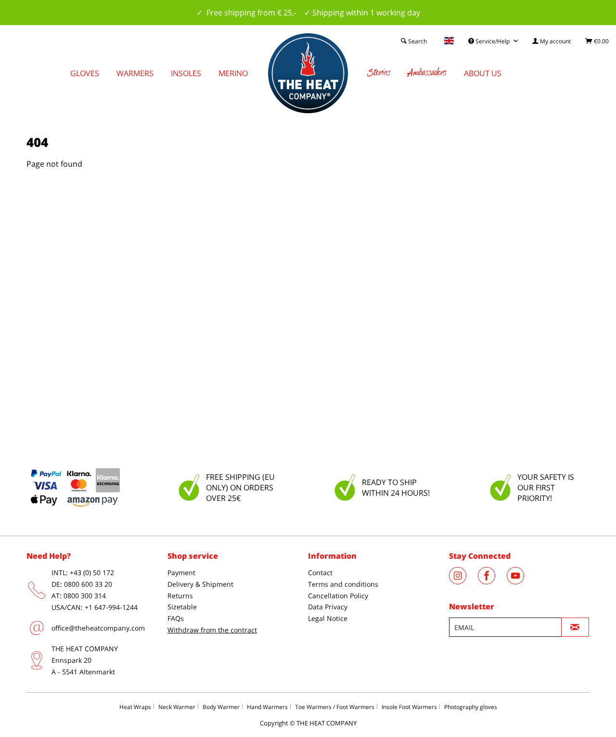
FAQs (175, 618)
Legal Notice (327, 618)
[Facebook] (492, 581)
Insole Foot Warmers (409, 707)
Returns (180, 595)
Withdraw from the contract (212, 629)
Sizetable (182, 606)
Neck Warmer (176, 707)
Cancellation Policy (338, 595)
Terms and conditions (343, 584)
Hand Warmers (267, 707)
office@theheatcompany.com (98, 627)
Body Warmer (221, 707)
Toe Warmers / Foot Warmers (334, 707)
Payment (181, 572)
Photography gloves (470, 707)
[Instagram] (463, 581)
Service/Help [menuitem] (492, 41)
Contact (320, 572)
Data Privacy (327, 606)
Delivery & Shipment (200, 584)
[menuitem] (551, 41)
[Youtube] (520, 581)
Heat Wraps (135, 707)
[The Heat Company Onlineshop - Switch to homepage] (308, 73)
